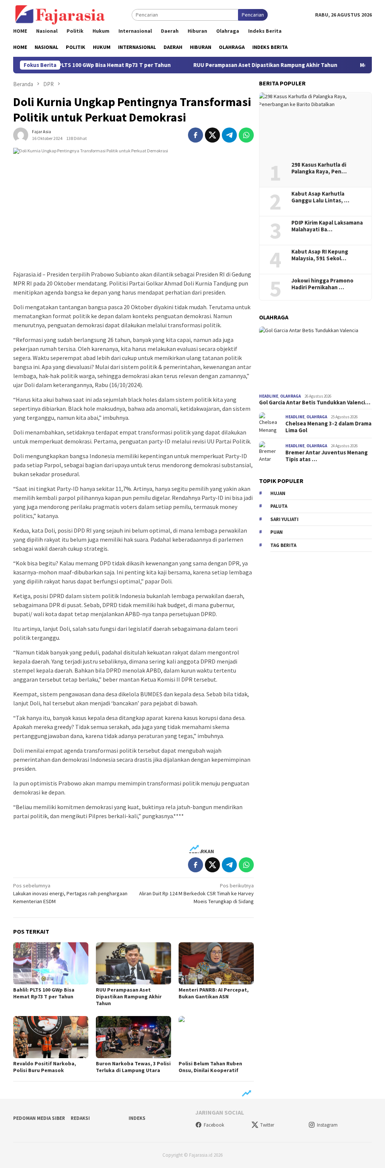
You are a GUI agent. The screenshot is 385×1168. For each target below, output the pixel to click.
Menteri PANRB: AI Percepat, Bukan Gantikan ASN (214, 993)
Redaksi (80, 1118)
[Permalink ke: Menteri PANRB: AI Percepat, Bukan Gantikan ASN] (216, 963)
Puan (276, 532)
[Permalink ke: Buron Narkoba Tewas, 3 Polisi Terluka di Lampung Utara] (133, 1037)
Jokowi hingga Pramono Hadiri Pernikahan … (322, 284)
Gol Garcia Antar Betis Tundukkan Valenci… (314, 402)
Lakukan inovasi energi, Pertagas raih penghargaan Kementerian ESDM (70, 893)
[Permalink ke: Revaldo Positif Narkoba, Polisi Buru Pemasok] (50, 1037)
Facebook (214, 1125)
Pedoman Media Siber (39, 1118)
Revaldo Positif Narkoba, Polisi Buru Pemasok (44, 1067)
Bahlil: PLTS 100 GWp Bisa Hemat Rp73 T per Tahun (88, 65)
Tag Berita (283, 545)
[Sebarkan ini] (195, 135)
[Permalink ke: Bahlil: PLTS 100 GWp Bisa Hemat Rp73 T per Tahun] (50, 963)
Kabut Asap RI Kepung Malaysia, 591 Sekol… (319, 255)
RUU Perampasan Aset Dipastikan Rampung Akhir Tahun (248, 65)
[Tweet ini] (212, 135)
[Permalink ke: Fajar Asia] (20, 134)
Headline (268, 396)
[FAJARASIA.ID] (60, 14)
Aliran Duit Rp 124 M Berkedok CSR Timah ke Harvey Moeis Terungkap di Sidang (196, 893)
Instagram (327, 1125)
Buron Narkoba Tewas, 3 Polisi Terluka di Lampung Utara (133, 1067)
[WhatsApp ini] (246, 135)
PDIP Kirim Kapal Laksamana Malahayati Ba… (327, 226)
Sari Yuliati (284, 519)
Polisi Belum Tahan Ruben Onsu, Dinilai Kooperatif (210, 1067)
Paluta (278, 506)
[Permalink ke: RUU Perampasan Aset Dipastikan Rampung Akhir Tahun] (133, 963)
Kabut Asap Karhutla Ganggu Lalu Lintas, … (320, 197)
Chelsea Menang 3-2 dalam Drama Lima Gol (328, 427)
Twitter (267, 1125)
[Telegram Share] (229, 135)
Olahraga (290, 396)
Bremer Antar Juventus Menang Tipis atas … (326, 456)
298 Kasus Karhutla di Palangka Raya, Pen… (319, 168)
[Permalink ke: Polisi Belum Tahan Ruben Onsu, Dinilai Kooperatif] (216, 1037)
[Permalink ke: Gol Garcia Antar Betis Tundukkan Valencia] (315, 358)
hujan (277, 493)
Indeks (137, 1118)
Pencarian (253, 14)
